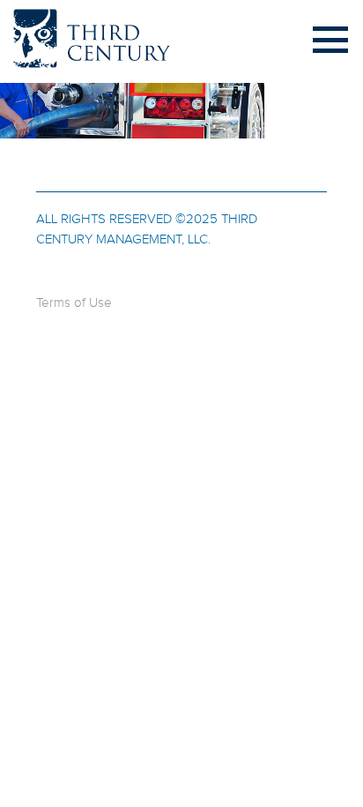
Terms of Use (74, 302)
